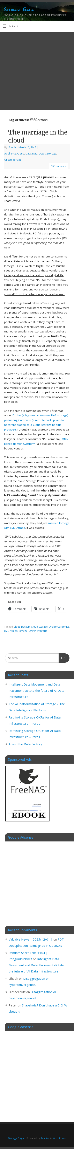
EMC (34, 153)
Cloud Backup (22, 626)
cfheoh (12, 147)
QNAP (32, 631)
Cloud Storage (39, 626)
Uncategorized (13, 159)
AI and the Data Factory (25, 744)
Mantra (45, 1138)
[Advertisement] (37, 71)
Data (28, 153)
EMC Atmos (10, 631)
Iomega (23, 631)
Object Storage (47, 153)
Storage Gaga (19, 9)
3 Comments (58, 166)
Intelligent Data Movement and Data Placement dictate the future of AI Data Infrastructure (36, 690)
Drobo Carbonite (59, 626)
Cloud (20, 153)
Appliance (10, 153)
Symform (42, 631)
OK (62, 658)
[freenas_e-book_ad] (27, 822)
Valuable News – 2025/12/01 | (31, 939)
